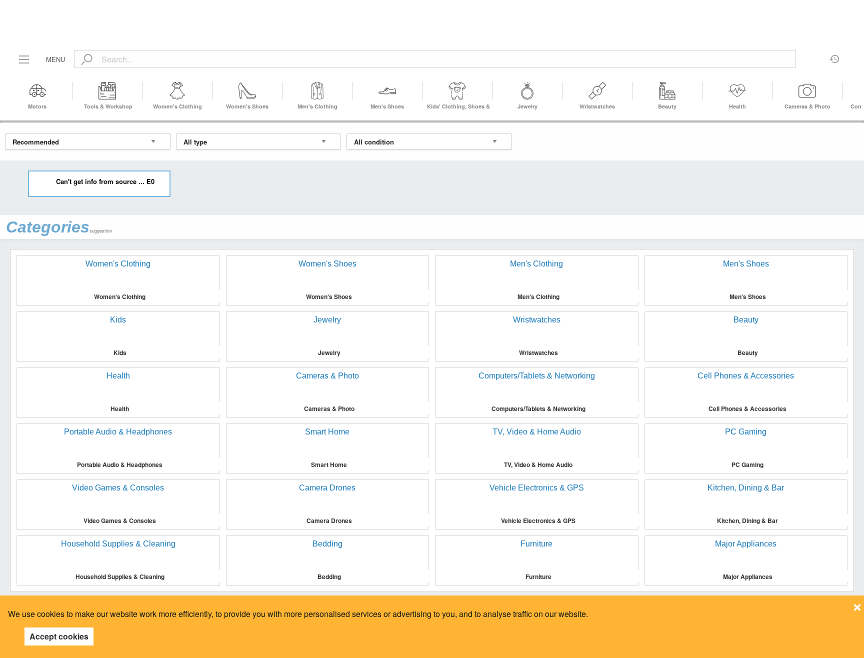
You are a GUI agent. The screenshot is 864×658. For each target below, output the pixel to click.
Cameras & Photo (807, 106)
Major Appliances (747, 576)
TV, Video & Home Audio (538, 464)
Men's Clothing (318, 106)
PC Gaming (748, 464)
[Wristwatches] (597, 91)
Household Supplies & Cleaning (120, 576)
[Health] (737, 91)
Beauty (667, 106)
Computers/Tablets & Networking (539, 408)
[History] (834, 55)
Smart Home (329, 464)
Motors (37, 106)
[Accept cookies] (857, 605)
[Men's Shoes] (387, 91)
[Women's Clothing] (177, 91)
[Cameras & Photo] (807, 91)
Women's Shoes (247, 106)
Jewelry (528, 106)
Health (737, 106)
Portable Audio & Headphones (119, 464)
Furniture (539, 576)
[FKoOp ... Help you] (432, 11)
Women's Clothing (177, 106)
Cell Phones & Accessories (747, 408)
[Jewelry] (527, 91)
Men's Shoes (387, 106)
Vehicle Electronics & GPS (538, 520)
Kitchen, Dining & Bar (747, 520)
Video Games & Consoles (120, 520)
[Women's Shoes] (247, 91)
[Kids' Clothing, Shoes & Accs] (457, 91)
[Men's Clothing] (317, 91)
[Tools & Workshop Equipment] (107, 91)
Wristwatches (597, 106)
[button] (850, 91)
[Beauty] (667, 91)
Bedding (329, 576)
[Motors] (37, 91)
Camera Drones (329, 520)
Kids (120, 352)
